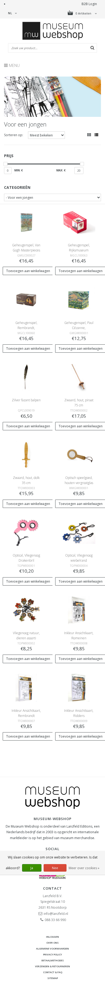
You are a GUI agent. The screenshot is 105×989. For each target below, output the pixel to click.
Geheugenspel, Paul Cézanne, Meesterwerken (78, 327)
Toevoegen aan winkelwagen (28, 271)
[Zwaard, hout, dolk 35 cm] (26, 454)
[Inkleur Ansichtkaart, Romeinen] (78, 610)
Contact (52, 888)
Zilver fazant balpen (26, 400)
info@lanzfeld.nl (56, 913)
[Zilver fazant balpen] (26, 377)
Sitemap (52, 978)
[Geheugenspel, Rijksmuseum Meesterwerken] (78, 222)
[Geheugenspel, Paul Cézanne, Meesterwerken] (78, 299)
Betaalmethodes (52, 960)
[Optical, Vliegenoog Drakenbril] (26, 532)
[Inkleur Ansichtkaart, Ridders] (78, 687)
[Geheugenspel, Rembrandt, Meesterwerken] (26, 299)
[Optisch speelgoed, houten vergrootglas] (78, 454)
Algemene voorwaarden (52, 948)
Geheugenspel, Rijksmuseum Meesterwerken (78, 250)
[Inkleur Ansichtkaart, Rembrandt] (26, 687)
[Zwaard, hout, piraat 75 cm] (78, 377)
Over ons (52, 942)
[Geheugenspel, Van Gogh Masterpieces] (26, 222)
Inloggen (52, 937)
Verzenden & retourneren (52, 966)
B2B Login (89, 4)
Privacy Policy (52, 954)
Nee (55, 868)
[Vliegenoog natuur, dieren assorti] (26, 610)
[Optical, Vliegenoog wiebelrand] (78, 532)
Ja (31, 868)
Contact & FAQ (52, 972)
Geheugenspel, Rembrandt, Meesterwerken (26, 327)
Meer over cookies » (84, 868)
